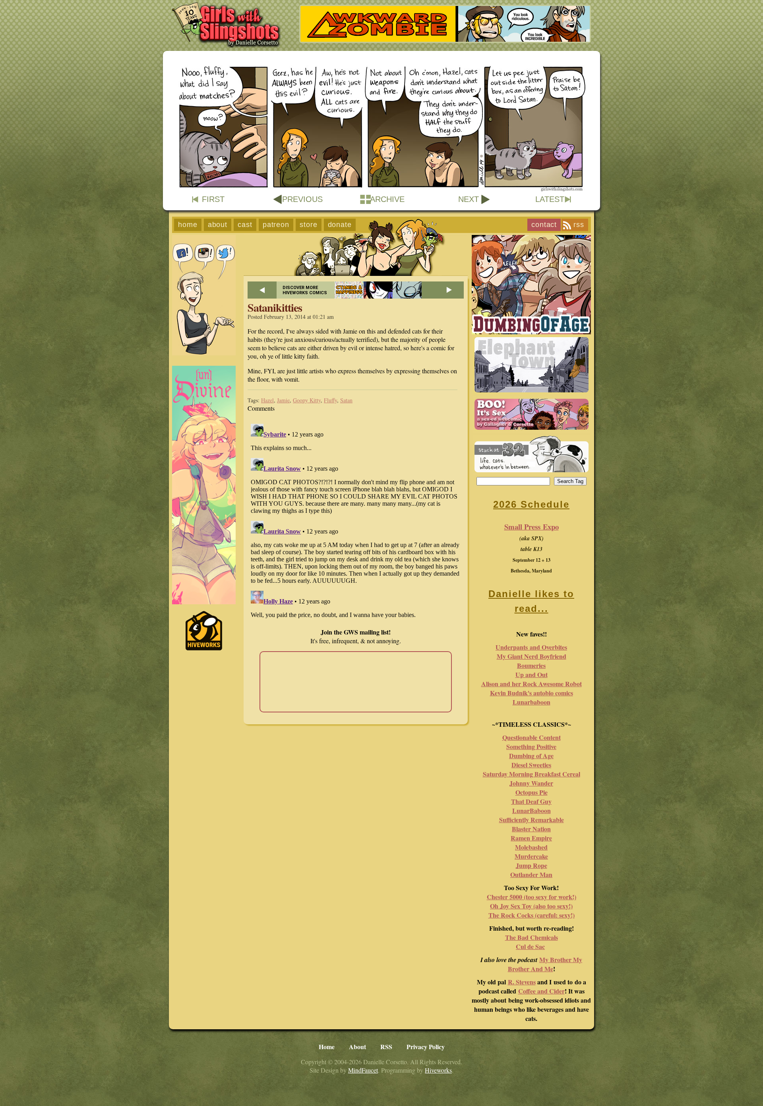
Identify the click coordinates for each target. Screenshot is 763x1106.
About (218, 225)
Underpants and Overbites (531, 647)
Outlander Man (531, 874)
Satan (346, 400)
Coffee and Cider (541, 990)
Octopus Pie (531, 792)
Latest (549, 199)
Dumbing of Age (531, 755)
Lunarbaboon (531, 701)
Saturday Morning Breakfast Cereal (531, 773)
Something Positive (531, 746)
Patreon (276, 225)
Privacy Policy (426, 1046)
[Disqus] (356, 520)
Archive (387, 199)
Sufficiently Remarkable (531, 819)
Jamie (283, 400)
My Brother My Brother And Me (545, 964)
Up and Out (531, 674)
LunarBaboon (531, 810)
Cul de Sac (530, 946)
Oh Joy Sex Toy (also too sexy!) (531, 905)
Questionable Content (531, 737)
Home (188, 225)
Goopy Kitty (307, 400)
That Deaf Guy (531, 801)
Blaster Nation (531, 828)
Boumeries (531, 665)
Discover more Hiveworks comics (305, 290)
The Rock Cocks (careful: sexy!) (531, 915)
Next (468, 199)
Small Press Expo (531, 526)
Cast (245, 225)
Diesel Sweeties (531, 764)
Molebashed (531, 847)
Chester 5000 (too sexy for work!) (531, 896)
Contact (544, 225)
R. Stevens (522, 981)
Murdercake (531, 856)
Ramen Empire (531, 837)
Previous (302, 199)
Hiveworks (438, 1070)
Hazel (267, 400)
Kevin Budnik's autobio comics (531, 692)
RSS (578, 225)
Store (309, 225)
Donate (340, 225)
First (213, 199)
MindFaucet (363, 1070)
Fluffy (330, 400)
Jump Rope (531, 865)
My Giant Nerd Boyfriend (531, 656)
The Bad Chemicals (531, 937)
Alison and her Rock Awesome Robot (531, 683)
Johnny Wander (531, 783)
